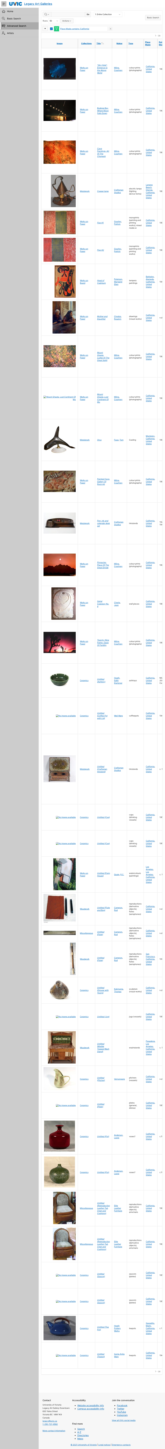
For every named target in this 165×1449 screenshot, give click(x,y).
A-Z (79, 1432)
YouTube (121, 1412)
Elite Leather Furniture (118, 1208)
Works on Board (84, 281)
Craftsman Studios (118, 191)
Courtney (118, 70)
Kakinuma (118, 989)
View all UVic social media (124, 1420)
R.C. (122, 874)
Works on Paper (84, 68)
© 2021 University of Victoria (84, 1445)
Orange (149, 190)
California (150, 66)
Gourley (117, 221)
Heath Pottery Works (117, 1328)
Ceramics (84, 680)
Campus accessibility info (90, 1408)
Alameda (150, 279)
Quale (116, 874)
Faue (116, 440)
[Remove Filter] (110, 29)
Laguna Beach (149, 186)
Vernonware (119, 1079)
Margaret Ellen (118, 283)
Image (60, 43)
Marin (148, 1326)
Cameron (118, 907)
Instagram (122, 1415)
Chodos (117, 316)
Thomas (117, 991)
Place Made (147, 43)
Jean (116, 605)
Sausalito (150, 1323)
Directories (83, 1435)
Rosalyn (117, 319)
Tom (121, 440)
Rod (116, 910)
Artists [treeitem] (10, 33)
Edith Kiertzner (118, 681)
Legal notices (104, 1445)
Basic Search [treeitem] (14, 18)
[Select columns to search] (47, 14)
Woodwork (84, 909)
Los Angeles (149, 867)
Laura (116, 1137)
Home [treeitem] (10, 11)
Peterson (118, 279)
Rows (45, 21)
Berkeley (150, 276)
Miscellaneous (86, 933)
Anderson (118, 1135)
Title (104, 43)
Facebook (122, 1405)
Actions (65, 21)
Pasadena (150, 1041)
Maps (80, 1438)
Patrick (117, 224)
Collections (86, 43)
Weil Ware (118, 715)
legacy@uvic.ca (50, 1421)
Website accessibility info (90, 1405)
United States (149, 70)
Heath (117, 678)
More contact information (54, 1430)
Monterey (150, 436)
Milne (116, 67)
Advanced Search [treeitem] (16, 25)
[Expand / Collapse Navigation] (3, 3)
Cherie (117, 602)
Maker (119, 43)
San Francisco (150, 955)
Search (81, 1428)
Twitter (120, 1408)
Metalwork (85, 191)
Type (130, 43)
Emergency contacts (121, 1445)
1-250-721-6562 (50, 1424)
